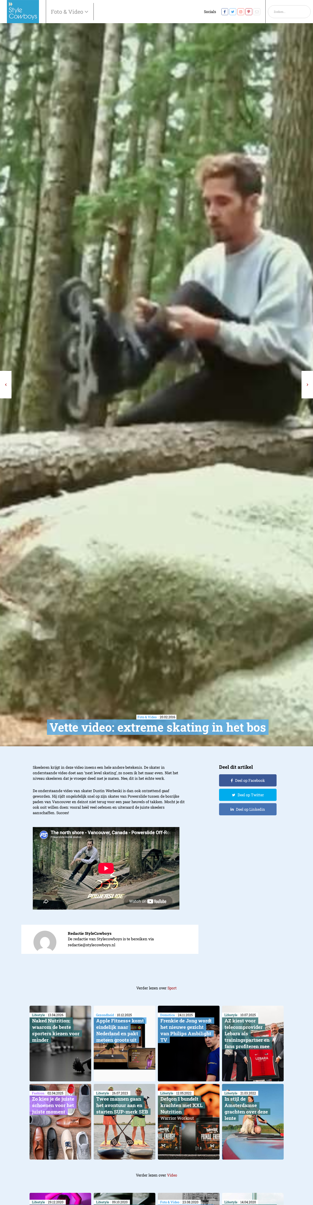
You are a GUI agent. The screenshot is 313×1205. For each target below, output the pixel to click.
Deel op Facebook (250, 780)
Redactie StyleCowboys (90, 933)
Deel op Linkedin (250, 809)
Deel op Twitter (251, 794)
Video (172, 1175)
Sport (172, 988)
